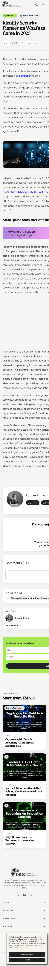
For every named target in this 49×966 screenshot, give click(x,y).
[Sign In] (32, 502)
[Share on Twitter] (22, 43)
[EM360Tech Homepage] (24, 878)
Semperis (24, 75)
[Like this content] (5, 43)
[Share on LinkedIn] (28, 43)
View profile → (11, 625)
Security (11, 16)
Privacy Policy (13, 947)
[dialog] (27, 948)
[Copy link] (34, 43)
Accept (27, 960)
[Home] (12, 7)
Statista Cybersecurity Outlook (25, 192)
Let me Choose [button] (27, 954)
